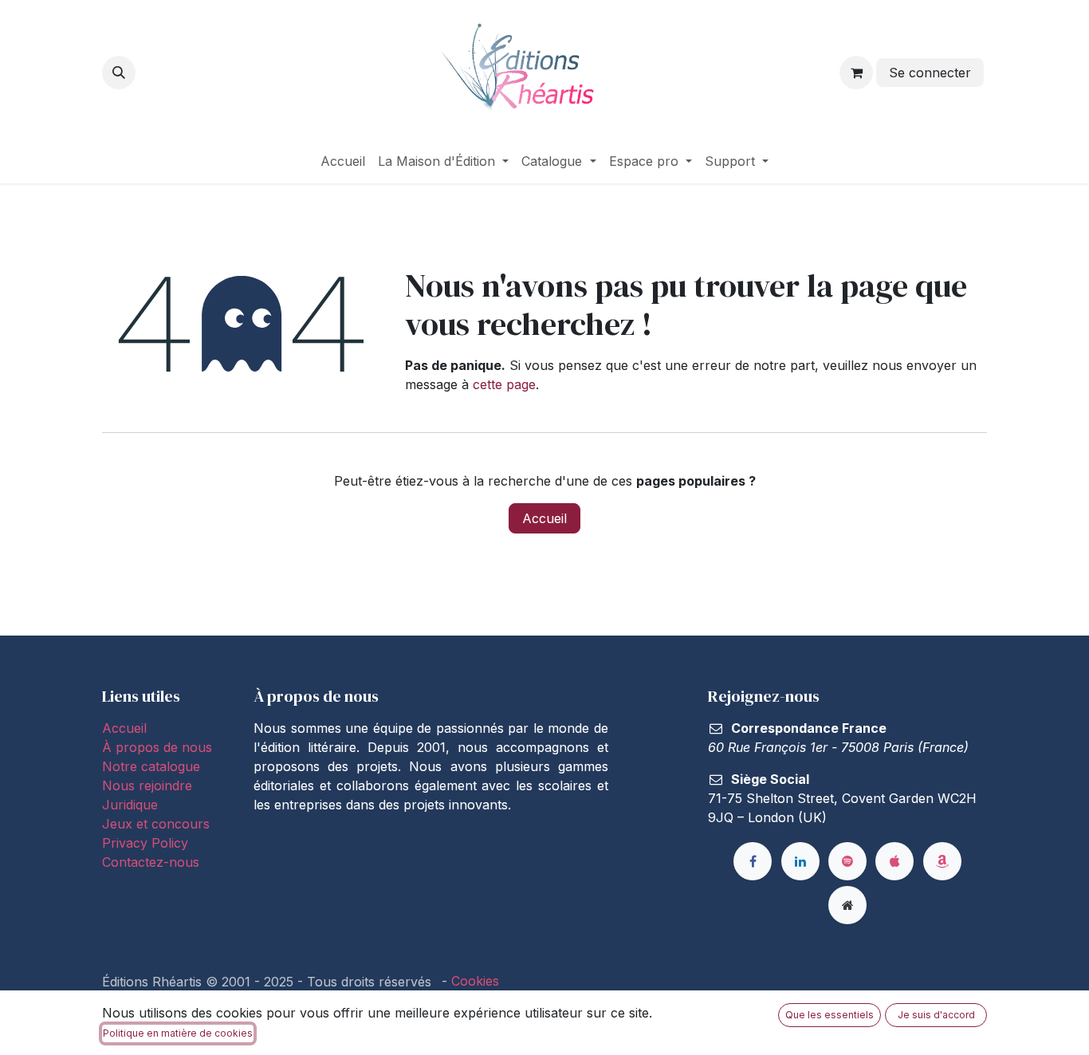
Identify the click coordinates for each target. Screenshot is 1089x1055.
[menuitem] (343, 161)
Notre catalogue (151, 766)
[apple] (894, 861)
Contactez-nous (150, 862)
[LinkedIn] (800, 861)
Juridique (130, 805)
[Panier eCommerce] (856, 72)
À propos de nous (157, 747)
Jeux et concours (158, 824)
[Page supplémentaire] (847, 905)
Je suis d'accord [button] (936, 1015)
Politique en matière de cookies (178, 1033)
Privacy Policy (145, 843)
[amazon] (942, 861)
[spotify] (847, 861)
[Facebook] (752, 861)
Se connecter (930, 73)
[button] (119, 72)
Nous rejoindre (147, 785)
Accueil (544, 518)
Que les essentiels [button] (829, 1015)
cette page (504, 384)
